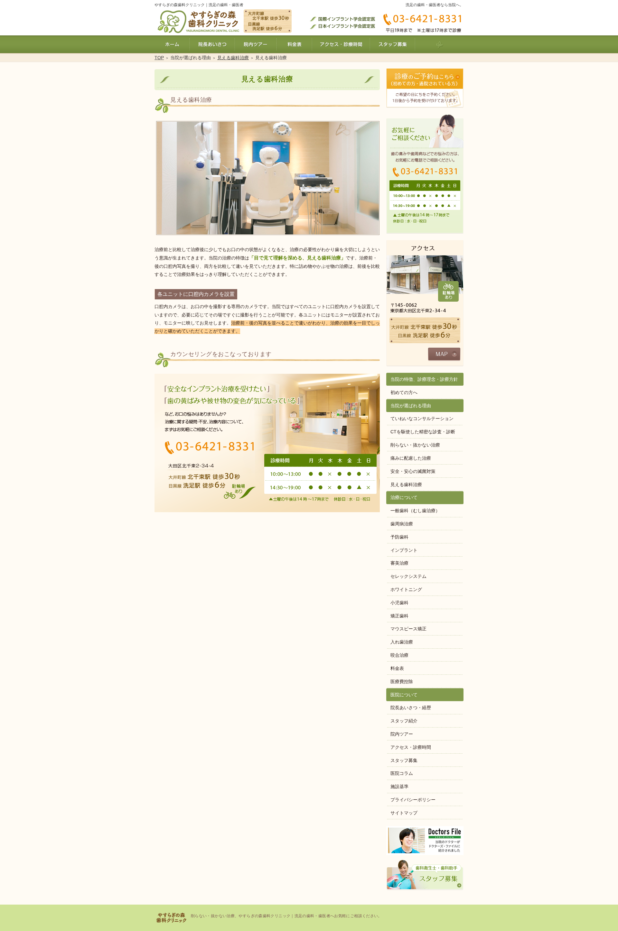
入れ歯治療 (401, 641)
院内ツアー (401, 734)
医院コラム (401, 773)
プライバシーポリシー (412, 799)
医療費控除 (401, 681)
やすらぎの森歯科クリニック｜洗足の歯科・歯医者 (198, 5)
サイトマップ (403, 812)
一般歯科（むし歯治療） (415, 510)
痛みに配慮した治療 (410, 458)
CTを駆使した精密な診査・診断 (422, 431)
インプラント (403, 550)
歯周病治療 (401, 523)
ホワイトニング (406, 589)
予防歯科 (399, 537)
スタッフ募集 (403, 760)
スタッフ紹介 (403, 720)
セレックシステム (408, 576)
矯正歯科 (399, 615)
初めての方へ (403, 392)
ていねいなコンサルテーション (422, 418)
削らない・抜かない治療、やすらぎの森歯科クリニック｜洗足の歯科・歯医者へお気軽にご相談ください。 (286, 916)
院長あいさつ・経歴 (410, 707)
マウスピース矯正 (408, 628)
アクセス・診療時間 (410, 747)
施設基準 (399, 786)
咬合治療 (399, 655)
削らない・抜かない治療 (415, 444)
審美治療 (399, 563)
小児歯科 (399, 602)
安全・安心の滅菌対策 (412, 471)
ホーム (172, 44)
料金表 (397, 668)
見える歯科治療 (406, 484)
